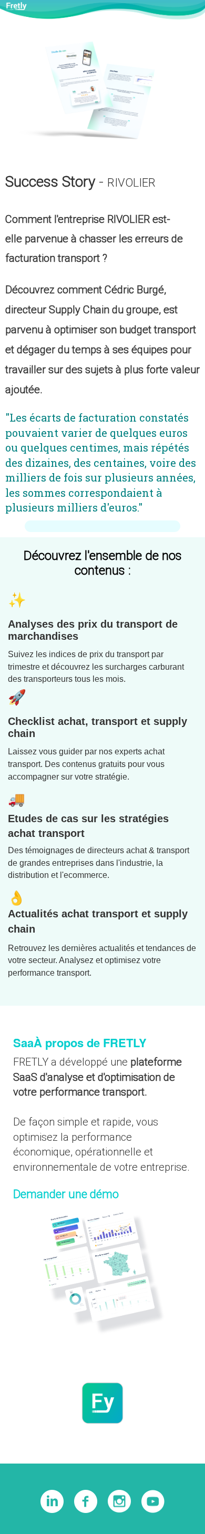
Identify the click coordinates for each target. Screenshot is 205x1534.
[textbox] (102, 737)
